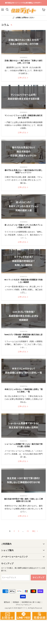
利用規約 (16, 602)
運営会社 (7, 602)
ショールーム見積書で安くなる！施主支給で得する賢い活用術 (24, 445)
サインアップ (38, 577)
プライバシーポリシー (23, 605)
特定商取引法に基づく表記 (31, 602)
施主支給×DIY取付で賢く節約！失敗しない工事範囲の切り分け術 (23, 500)
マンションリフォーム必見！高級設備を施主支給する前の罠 (24, 116)
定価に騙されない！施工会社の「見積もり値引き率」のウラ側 (24, 61)
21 (28, 531)
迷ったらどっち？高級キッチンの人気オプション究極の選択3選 (24, 226)
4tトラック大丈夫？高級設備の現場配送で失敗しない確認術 (23, 280)
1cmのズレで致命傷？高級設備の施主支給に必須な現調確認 (23, 335)
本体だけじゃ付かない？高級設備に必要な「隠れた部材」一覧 (24, 390)
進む (34, 531)
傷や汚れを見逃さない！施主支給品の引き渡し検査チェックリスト (24, 171)
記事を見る (22, 78)
